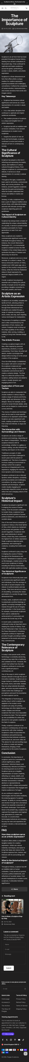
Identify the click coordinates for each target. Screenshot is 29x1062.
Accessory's (6, 1002)
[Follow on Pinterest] (15, 1040)
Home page (5, 999)
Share (16, 889)
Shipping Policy (21, 1009)
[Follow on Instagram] (11, 1040)
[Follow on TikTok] (23, 1040)
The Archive (6, 1005)
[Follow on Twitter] (7, 1040)
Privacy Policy (19, 937)
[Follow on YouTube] (19, 1040)
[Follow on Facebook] (3, 1040)
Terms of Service (11, 939)
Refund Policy (20, 1002)
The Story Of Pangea (6, 1010)
